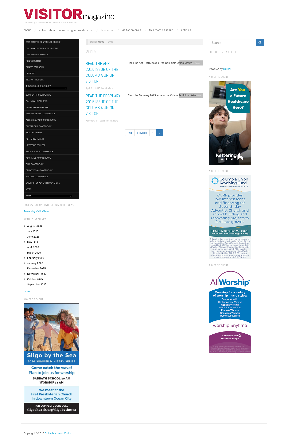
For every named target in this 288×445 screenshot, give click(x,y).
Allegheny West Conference (41, 120)
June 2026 (33, 236)
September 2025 (36, 284)
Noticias (186, 30)
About (27, 30)
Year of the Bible (35, 79)
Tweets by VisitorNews (37, 211)
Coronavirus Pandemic (37, 54)
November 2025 (36, 273)
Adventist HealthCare (37, 107)
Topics (105, 30)
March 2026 (34, 252)
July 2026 (32, 231)
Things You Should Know (38, 86)
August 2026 (34, 226)
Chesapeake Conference (39, 126)
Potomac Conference (37, 176)
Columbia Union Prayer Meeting (42, 48)
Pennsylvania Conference (39, 170)
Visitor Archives (131, 30)
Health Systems (34, 132)
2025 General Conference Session (43, 42)
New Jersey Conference (38, 157)
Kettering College (36, 145)
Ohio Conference (35, 164)
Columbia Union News (36, 101)
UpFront (30, 73)
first (130, 132)
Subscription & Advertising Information (64, 30)
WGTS (28, 189)
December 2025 (36, 268)
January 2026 (35, 263)
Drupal (227, 69)
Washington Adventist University (43, 183)
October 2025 (35, 279)
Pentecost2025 (33, 61)
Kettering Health (35, 139)
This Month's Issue (161, 30)
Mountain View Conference (39, 151)
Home (101, 41)
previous (142, 132)
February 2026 (35, 257)
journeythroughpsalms (38, 95)
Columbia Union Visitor (58, 433)
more (27, 291)
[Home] (69, 14)
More (28, 195)
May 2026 (33, 241)
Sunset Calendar (35, 67)
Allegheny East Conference (40, 113)
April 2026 (33, 247)
